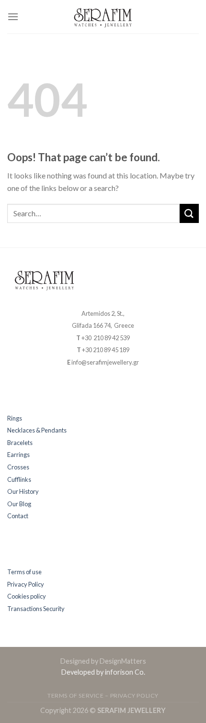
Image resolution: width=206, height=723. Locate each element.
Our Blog (19, 504)
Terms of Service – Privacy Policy (103, 695)
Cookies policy (26, 596)
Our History (23, 491)
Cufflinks (19, 479)
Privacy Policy (25, 584)
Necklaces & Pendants (37, 430)
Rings (14, 418)
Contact (17, 516)
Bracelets (20, 442)
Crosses (18, 467)
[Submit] (189, 213)
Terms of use (24, 572)
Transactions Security (36, 608)
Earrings (18, 454)
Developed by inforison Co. (103, 672)
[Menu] (13, 16)
